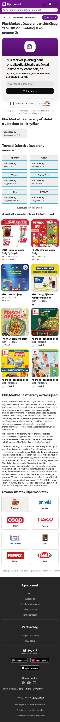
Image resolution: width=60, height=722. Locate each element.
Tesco (53, 480)
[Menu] (55, 4)
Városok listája (30, 609)
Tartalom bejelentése (30, 604)
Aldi (14, 483)
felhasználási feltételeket (40, 111)
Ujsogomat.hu (38, 697)
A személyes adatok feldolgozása (30, 715)
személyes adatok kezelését (30, 113)
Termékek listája (30, 614)
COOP (46, 480)
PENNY (20, 483)
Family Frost (7, 483)
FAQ (30, 593)
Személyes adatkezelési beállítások (30, 704)
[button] (50, 4)
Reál (26, 483)
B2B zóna (30, 640)
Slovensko (38, 688)
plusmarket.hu (16, 452)
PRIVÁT (40, 480)
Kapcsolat (30, 598)
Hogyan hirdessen (30, 635)
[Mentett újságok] (44, 4)
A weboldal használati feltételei (30, 710)
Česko (20, 688)
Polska (28, 688)
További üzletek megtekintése (28, 208)
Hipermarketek (17, 480)
